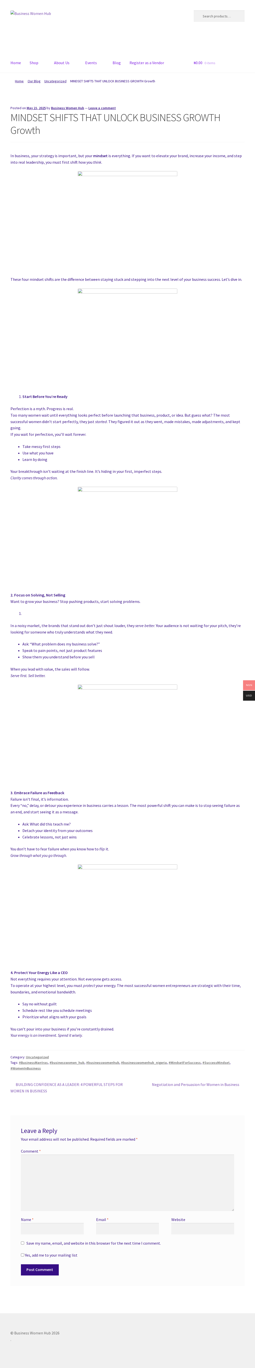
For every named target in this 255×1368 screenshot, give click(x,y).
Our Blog (34, 81)
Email (102, 1219)
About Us (61, 62)
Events (91, 62)
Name (27, 1219)
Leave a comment (102, 108)
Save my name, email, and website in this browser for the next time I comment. (93, 1243)
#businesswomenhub (102, 1062)
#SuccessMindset (216, 1062)
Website (178, 1219)
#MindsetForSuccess (185, 1062)
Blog (117, 62)
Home (15, 62)
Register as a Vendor (146, 62)
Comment (31, 1151)
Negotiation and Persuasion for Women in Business (195, 1085)
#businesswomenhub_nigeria (144, 1062)
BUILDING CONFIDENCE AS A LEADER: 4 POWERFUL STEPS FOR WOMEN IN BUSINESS (66, 1087)
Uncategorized (55, 81)
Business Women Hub (67, 108)
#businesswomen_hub (67, 1062)
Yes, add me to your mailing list (50, 1255)
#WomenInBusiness (25, 1068)
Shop (34, 62)
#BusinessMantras (33, 1062)
